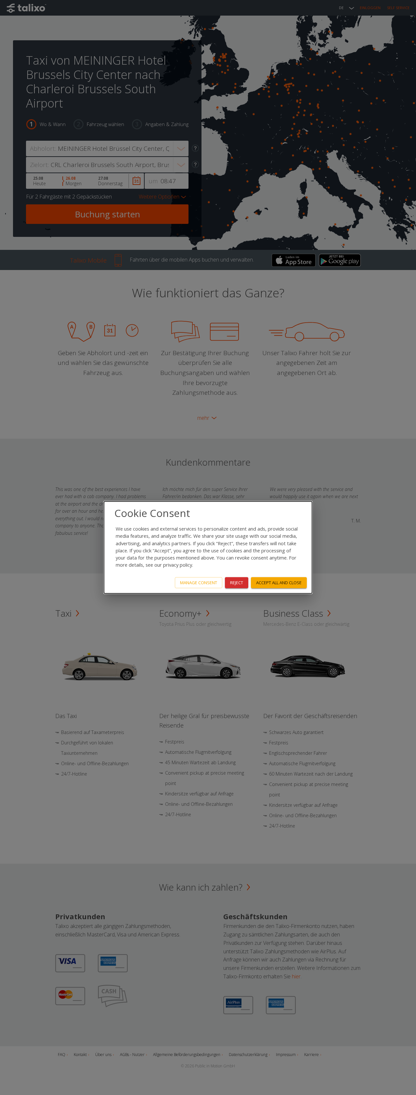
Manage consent (198, 583)
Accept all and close (279, 583)
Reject (236, 583)
